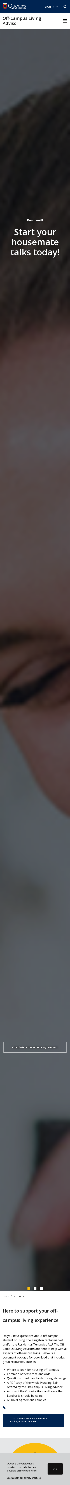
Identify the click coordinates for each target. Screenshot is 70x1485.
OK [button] (55, 1469)
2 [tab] (35, 1288)
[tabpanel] (35, 660)
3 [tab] (41, 1288)
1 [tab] (29, 1288)
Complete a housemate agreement (35, 1047)
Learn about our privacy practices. (24, 1477)
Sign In (50, 6)
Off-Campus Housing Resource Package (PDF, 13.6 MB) (28, 1420)
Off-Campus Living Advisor (22, 20)
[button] (65, 6)
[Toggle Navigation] (64, 21)
